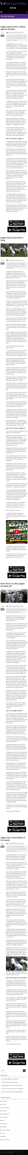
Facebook (10, 8)
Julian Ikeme (13, 849)
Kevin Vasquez (19, 610)
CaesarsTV (8, 516)
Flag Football (5, 1114)
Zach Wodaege (13, 40)
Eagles (21, 848)
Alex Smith (9, 35)
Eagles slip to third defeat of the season (13, 838)
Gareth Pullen (17, 37)
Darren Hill (11, 37)
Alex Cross (9, 846)
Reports (14, 32)
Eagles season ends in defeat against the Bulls (13, 27)
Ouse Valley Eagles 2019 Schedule (10, 1079)
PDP (3, 1120)
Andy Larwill (14, 35)
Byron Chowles (19, 263)
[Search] (24, 1070)
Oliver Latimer (10, 612)
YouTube (15, 8)
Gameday (4, 1117)
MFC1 (14, 38)
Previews (4, 1123)
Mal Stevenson (10, 38)
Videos (4, 1136)
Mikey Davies (9, 264)
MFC (23, 263)
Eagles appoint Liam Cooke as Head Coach (12, 1085)
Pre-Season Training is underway (10, 1082)
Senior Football (20, 32)
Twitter (13, 8)
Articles (4, 1104)
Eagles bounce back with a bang (12, 238)
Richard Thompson (15, 266)
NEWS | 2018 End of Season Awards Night (12, 1092)
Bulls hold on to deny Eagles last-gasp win (13, 584)
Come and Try (5, 1107)
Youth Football (6, 1139)
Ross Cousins (22, 266)
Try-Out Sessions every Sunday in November (12, 1088)
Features (4, 1111)
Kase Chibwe (23, 37)
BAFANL (19, 35)
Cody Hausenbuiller (15, 848)
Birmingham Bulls (19, 609)
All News (10, 32)
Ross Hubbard (19, 38)
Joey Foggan (13, 610)
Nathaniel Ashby (16, 264)
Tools (3, 1133)
